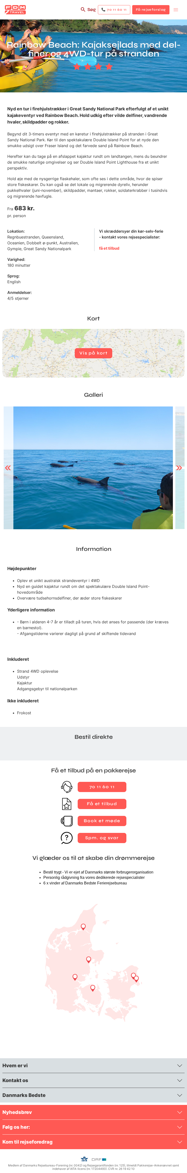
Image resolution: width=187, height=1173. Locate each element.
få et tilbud (109, 248)
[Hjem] (15, 9)
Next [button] (179, 468)
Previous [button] (7, 468)
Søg (91, 9)
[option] (88, 467)
